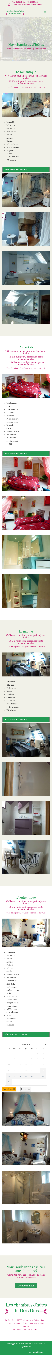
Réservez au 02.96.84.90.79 (17, 1034)
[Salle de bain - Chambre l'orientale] (26, 568)
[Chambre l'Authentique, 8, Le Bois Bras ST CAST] (26, 1164)
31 (9, 1082)
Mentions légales (36, 1352)
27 (26, 1076)
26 (20, 1076)
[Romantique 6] (26, 206)
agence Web (26, 1346)
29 (37, 1076)
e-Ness (21, 1343)
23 (43, 1070)
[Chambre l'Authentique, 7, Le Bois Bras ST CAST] (26, 1125)
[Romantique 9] (26, 245)
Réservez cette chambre (16, 169)
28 (32, 1076)
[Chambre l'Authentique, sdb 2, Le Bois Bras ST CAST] (26, 1243)
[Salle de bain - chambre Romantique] (26, 284)
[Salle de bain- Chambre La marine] (26, 795)
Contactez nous (26, 1285)
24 (9, 1076)
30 (43, 1076)
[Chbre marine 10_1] (26, 873)
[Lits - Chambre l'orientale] (26, 490)
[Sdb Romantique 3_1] (26, 323)
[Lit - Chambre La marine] (26, 756)
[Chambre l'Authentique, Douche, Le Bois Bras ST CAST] (26, 1203)
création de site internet (34, 1343)
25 (14, 1076)
